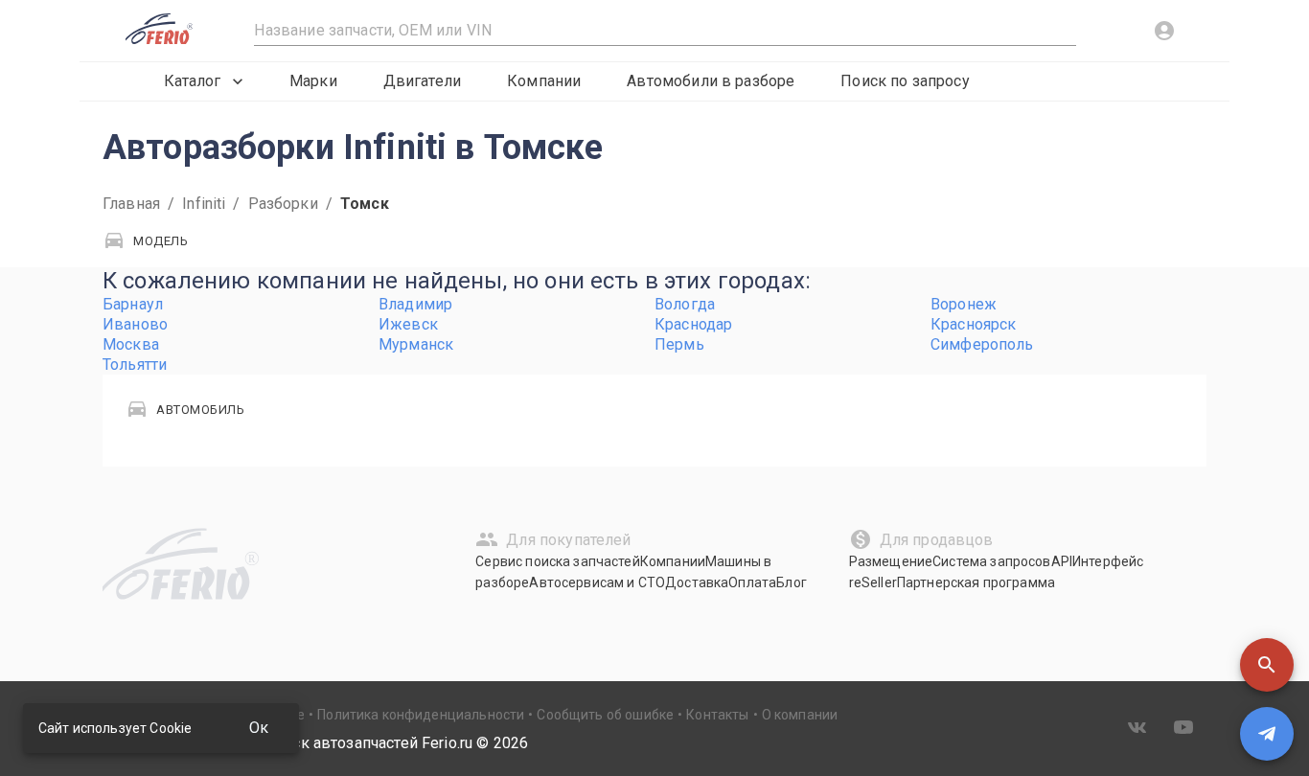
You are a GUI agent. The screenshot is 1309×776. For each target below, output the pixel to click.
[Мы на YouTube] (1183, 727)
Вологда (684, 304)
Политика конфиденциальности (420, 714)
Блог (791, 582)
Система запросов (991, 561)
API (1061, 561)
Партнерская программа (976, 582)
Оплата (752, 582)
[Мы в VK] (1137, 727)
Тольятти (135, 364)
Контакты (717, 714)
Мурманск (416, 344)
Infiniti (203, 203)
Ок (258, 728)
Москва (131, 344)
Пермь (679, 344)
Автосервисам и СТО (597, 582)
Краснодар (693, 324)
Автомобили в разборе (710, 81)
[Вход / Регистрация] (1164, 30)
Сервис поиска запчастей (557, 561)
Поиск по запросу (904, 81)
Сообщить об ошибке (605, 714)
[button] (1267, 665)
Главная (131, 203)
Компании (544, 81)
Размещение (891, 561)
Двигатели (422, 81)
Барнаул (133, 304)
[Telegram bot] (1267, 734)
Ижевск (408, 324)
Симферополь (982, 344)
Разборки (283, 203)
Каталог (192, 81)
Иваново (135, 324)
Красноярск (973, 324)
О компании (800, 714)
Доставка (696, 582)
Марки (313, 81)
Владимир (415, 304)
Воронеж (963, 304)
